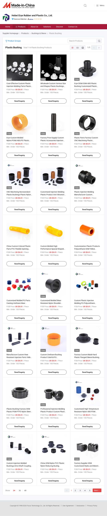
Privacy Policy (92, 506)
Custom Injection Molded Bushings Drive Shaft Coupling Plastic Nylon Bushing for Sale (19, 466)
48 (25, 490)
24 (14, 490)
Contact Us (72, 26)
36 (20, 490)
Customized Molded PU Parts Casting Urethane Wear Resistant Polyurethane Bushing (19, 303)
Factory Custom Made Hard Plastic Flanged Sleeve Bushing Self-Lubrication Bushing (86, 357)
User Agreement (68, 506)
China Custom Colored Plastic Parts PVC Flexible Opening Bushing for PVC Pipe (19, 249)
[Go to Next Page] (99, 47)
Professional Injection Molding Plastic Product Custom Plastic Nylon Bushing (53, 412)
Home (7, 26)
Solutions (47, 26)
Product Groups (14, 41)
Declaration (80, 506)
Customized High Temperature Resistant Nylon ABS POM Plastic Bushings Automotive (86, 412)
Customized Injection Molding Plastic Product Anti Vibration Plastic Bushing (52, 195)
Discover (59, 26)
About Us (34, 26)
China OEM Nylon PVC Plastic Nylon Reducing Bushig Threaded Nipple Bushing (52, 466)
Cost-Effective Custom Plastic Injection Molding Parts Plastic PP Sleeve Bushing (19, 86)
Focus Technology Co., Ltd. (36, 506)
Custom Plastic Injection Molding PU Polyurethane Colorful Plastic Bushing (84, 303)
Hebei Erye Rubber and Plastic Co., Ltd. (32, 15)
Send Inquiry (19, 101)
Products (21, 26)
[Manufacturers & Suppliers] (19, 5)
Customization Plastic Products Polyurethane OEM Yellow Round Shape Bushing (87, 249)
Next (96, 490)
